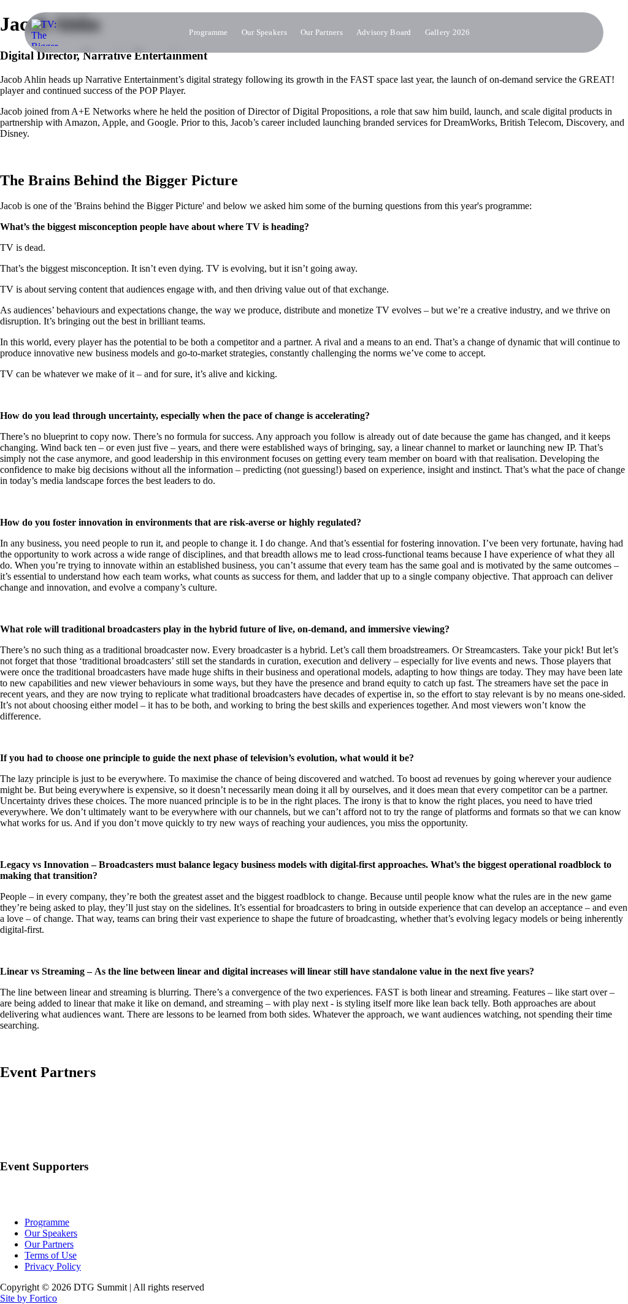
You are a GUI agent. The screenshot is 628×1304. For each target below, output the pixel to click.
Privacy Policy (53, 1266)
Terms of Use (51, 1255)
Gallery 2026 (447, 32)
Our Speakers (264, 32)
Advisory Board (384, 32)
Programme (208, 32)
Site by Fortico (28, 1298)
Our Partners (322, 32)
